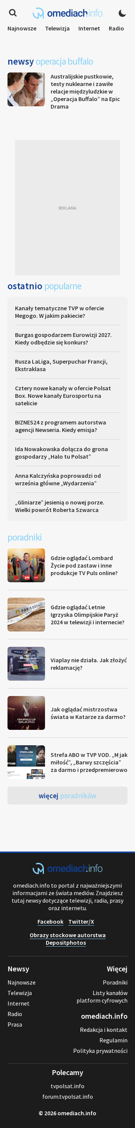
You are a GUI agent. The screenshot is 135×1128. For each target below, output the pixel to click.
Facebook (50, 921)
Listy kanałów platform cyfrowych (102, 996)
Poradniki (115, 982)
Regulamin (113, 1040)
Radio (116, 28)
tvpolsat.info (67, 1086)
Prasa (15, 1024)
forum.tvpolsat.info (67, 1096)
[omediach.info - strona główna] (67, 13)
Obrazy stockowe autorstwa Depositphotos (68, 938)
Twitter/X (81, 921)
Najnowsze (22, 28)
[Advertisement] (67, 207)
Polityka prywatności (100, 1050)
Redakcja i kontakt (104, 1029)
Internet (89, 28)
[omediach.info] (67, 872)
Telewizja (57, 28)
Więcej (67, 795)
